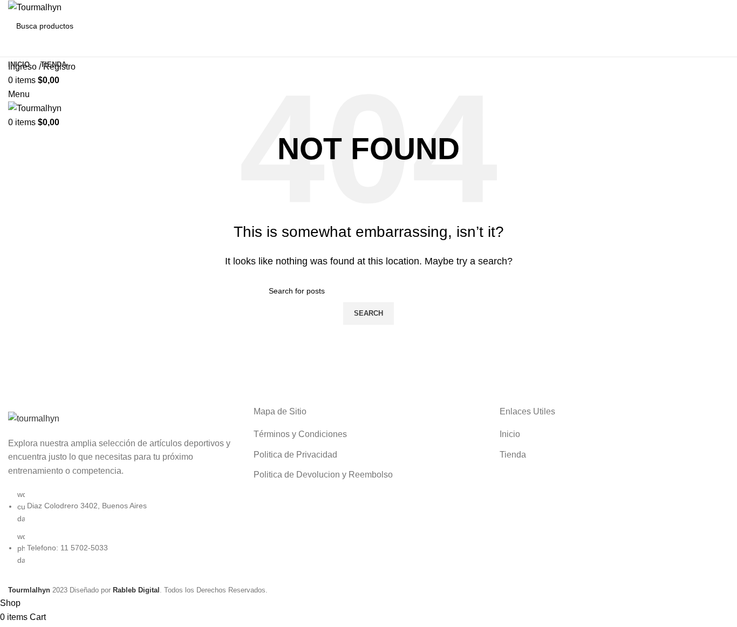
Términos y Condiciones (300, 434)
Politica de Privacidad (295, 454)
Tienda (513, 454)
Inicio (510, 434)
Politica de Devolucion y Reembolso (323, 474)
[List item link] (122, 532)
